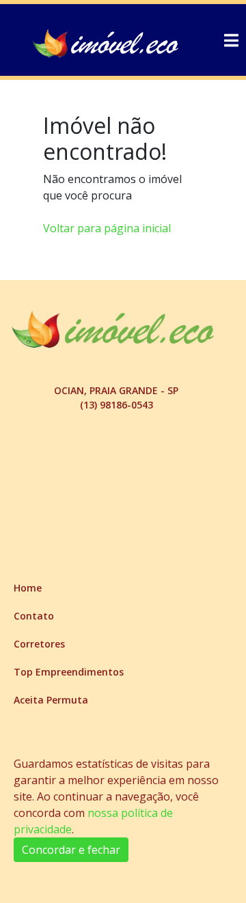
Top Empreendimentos (69, 671)
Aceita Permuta (51, 699)
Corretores (39, 643)
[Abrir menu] (231, 40)
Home (28, 587)
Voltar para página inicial (107, 228)
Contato (34, 615)
